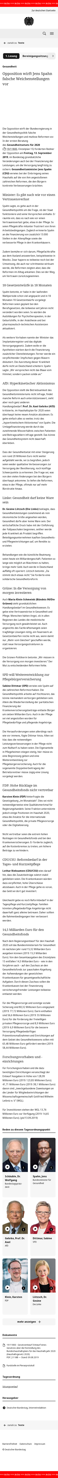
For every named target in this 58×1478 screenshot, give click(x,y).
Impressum (39, 1443)
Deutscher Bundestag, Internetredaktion (26, 1407)
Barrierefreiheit (9, 1443)
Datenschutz (26, 1443)
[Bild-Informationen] (23, 1167)
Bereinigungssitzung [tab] (35, 56)
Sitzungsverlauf (10, 1386)
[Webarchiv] (29, 21)
